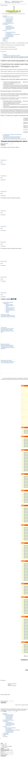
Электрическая (8, 346)
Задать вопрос (4, 5)
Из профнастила (10, 732)
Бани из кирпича (9, 308)
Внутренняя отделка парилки (7, 328)
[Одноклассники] (13, 299)
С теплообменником (7, 347)
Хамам (7, 311)
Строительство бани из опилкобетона (12, 136)
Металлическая (9, 345)
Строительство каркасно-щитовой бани (12, 134)
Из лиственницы (4, 361)
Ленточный (12, 316)
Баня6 (22, 490)
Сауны (7, 312)
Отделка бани (6, 135)
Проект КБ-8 (3, 242)
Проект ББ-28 (4, 160)
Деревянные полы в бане (6, 360)
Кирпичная (3, 345)
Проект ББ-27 (4, 175)
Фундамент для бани (5, 314)
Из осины (10, 361)
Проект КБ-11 (4, 226)
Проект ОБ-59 (4, 277)
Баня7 (22, 505)
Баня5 (22, 474)
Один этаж (4, 744)
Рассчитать (3, 51)
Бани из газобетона (10, 307)
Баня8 (22, 525)
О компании (6, 733)
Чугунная (3, 346)
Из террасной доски (8, 362)
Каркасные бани (9, 715)
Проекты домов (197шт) (8, 720)
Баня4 (22, 450)
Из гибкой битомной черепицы (13, 729)
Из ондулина (9, 728)
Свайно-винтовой (11, 315)
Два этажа (4, 747)
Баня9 (22, 543)
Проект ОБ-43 (4, 292)
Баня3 (22, 436)
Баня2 (22, 427)
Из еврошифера (9, 731)
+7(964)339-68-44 (13, 11)
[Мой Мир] (15, 299)
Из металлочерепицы (11, 727)
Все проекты (9, 718)
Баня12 (23, 597)
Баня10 (23, 561)
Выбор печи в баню (5, 344)
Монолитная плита (5, 316)
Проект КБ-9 (3, 210)
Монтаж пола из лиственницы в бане (11, 137)
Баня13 (23, 616)
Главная (5, 713)
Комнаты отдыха (4, 329)
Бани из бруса (9, 716)
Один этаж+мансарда (7, 746)
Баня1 (22, 385)
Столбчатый (3, 315)
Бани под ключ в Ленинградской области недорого (14, 138)
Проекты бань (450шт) (8, 714)
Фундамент (5, 721)
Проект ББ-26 (4, 191)
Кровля (5, 726)
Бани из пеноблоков (10, 309)
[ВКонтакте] (12, 299)
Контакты (5, 736)
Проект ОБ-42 (4, 261)
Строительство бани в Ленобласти (8, 303)
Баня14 (23, 642)
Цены (4, 735)
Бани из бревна (9, 304)
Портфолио (5, 734)
